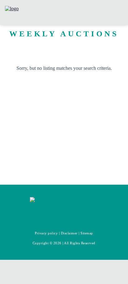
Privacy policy (46, 233)
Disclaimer (69, 233)
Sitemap (86, 233)
